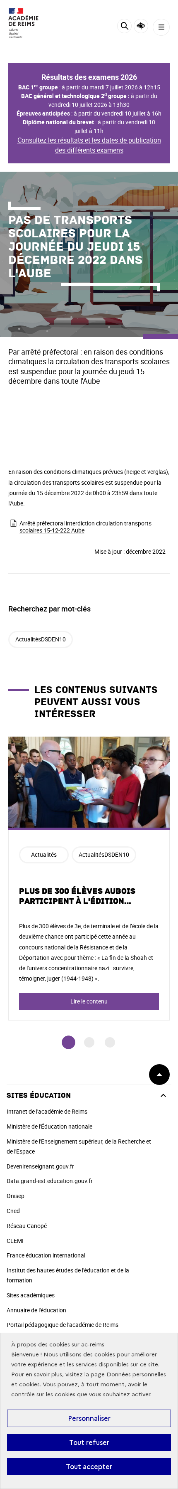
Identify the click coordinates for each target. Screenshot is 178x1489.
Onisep (15, 1196)
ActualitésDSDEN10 (40, 639)
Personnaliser (89, 1418)
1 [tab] (68, 1042)
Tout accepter (89, 1467)
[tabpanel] (89, 879)
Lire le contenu (89, 1001)
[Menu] (161, 27)
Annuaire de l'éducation (36, 1310)
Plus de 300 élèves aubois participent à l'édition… (77, 896)
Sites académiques (31, 1295)
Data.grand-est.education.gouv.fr (50, 1181)
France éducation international (46, 1255)
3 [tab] (110, 1042)
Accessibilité (141, 26)
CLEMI (15, 1241)
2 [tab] (89, 1042)
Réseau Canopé (27, 1226)
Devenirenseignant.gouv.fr (40, 1166)
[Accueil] (31, 23)
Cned (13, 1211)
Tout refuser (89, 1442)
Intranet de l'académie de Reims (47, 1111)
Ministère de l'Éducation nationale (49, 1126)
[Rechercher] (124, 27)
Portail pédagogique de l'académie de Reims (62, 1325)
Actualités (44, 854)
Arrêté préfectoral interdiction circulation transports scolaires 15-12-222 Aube (85, 526)
